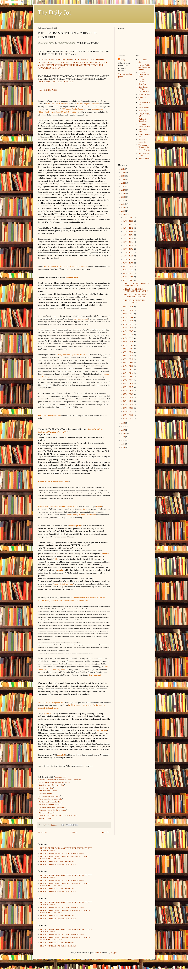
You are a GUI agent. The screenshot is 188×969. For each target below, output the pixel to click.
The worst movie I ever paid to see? (52, 807)
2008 (123, 437)
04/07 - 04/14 (128, 373)
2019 (123, 193)
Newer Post (42, 832)
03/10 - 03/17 (128, 387)
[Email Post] (62, 825)
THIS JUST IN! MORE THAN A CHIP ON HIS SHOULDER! (135, 295)
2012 (123, 423)
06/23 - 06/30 (128, 334)
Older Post (106, 832)
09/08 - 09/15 (128, 273)
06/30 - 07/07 (128, 331)
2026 (123, 169)
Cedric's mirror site (144, 135)
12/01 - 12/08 (128, 231)
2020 (123, 190)
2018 (123, 197)
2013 (123, 214)
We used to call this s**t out (49, 804)
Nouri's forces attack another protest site (54, 782)
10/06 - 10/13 (128, 259)
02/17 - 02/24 (128, 397)
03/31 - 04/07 (128, 376)
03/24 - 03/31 (128, 380)
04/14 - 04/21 (128, 369)
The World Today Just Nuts (144, 125)
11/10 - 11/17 (128, 242)
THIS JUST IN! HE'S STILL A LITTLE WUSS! (57, 815)
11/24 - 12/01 (128, 235)
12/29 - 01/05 (128, 217)
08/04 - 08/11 (128, 313)
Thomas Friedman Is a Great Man (143, 81)
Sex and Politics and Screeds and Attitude (144, 67)
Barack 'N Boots (45, 818)
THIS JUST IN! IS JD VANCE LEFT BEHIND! (58, 864)
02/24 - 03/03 (128, 394)
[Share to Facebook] (74, 825)
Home (74, 832)
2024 (123, 176)
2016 (123, 204)
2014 (123, 211)
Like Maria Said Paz (144, 103)
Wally (123, 59)
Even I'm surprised (45, 788)
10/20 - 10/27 (128, 252)
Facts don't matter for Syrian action (52, 810)
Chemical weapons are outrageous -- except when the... (60, 779)
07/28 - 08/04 (128, 317)
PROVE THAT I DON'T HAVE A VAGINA (55, 81)
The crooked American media (50, 799)
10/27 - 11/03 (128, 249)
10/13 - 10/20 (128, 256)
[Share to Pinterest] (76, 825)
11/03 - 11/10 (128, 245)
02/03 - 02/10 (128, 404)
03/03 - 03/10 (128, 390)
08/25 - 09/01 (128, 280)
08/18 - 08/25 (128, 306)
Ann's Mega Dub (143, 130)
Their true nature (45, 793)
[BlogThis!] (69, 825)
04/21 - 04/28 (128, 366)
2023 (123, 179)
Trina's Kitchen (144, 107)
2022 (123, 183)
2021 (123, 186)
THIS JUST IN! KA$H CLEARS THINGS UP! (57, 861)
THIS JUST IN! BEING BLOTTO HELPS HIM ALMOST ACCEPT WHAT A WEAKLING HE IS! (65, 857)
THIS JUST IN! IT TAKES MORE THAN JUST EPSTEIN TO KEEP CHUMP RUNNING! (66, 849)
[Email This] (67, 825)
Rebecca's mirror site (142, 141)
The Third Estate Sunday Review (144, 74)
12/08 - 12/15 (128, 228)
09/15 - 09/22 (128, 269)
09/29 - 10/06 (128, 263)
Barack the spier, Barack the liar (51, 785)
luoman (98, 952)
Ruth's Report (143, 110)
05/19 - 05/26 (128, 352)
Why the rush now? (46, 812)
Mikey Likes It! (144, 94)
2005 (123, 447)
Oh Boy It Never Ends (143, 120)
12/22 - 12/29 (128, 221)
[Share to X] (72, 825)
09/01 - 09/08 (128, 277)
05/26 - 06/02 (128, 348)
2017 (123, 200)
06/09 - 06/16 (128, 341)
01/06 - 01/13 (128, 418)
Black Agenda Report (144, 154)
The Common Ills (143, 60)
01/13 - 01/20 (128, 415)
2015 (123, 207)
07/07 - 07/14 (128, 327)
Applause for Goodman (47, 790)
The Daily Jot (54, 12)
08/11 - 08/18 (128, 310)
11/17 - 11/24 (128, 238)
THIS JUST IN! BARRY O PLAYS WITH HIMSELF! (136, 284)
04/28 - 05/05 (128, 362)
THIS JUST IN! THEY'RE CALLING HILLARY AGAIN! (135, 290)
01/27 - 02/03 (128, 408)
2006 (123, 444)
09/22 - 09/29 (128, 266)
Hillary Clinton (144, 158)
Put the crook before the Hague (50, 801)
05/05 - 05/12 (128, 359)
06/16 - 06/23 (128, 338)
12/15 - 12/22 (128, 224)
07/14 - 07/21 (128, 324)
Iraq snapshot (60, 777)
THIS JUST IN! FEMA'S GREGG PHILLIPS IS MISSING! (62, 853)
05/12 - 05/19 (128, 355)
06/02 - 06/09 (128, 345)
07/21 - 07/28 (128, 321)
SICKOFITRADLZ (144, 115)
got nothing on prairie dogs (49, 796)
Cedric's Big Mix (143, 98)
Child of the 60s (144, 150)
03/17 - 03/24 (128, 383)
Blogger (114, 952)
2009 (123, 433)
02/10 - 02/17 (128, 401)
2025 (123, 172)
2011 (123, 426)
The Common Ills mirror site (144, 146)
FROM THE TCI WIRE (47, 90)
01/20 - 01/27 (128, 411)
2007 (123, 440)
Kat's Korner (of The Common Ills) (144, 89)
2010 (123, 430)
